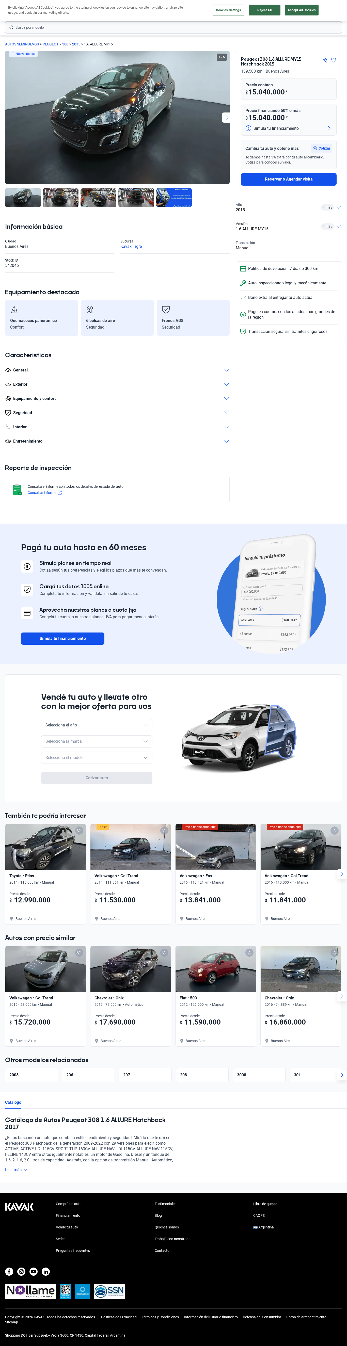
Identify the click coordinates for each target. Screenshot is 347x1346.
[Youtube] (33, 1272)
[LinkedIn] (46, 1272)
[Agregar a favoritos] (333, 60)
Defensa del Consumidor (262, 1317)
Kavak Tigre (131, 246)
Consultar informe (42, 493)
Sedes (60, 1239)
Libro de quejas (265, 1204)
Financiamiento (68, 1215)
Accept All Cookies (302, 10)
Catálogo (13, 1102)
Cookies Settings (228, 10)
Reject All (264, 10)
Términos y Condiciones (160, 1317)
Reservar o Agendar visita (288, 179)
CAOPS (259, 1215)
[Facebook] (9, 1272)
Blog (158, 1215)
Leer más (13, 1169)
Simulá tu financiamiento (63, 638)
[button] (321, 148)
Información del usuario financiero (211, 1317)
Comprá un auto (69, 1204)
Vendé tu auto (67, 1227)
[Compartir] (325, 60)
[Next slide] (227, 117)
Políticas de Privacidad (119, 1317)
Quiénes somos (167, 1227)
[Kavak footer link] (19, 1227)
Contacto (162, 1250)
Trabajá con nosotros (171, 1239)
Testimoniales (165, 1204)
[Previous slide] (8, 117)
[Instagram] (21, 1272)
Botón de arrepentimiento (306, 1317)
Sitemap (11, 1322)
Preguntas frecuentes (73, 1250)
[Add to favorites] (79, 830)
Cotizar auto (97, 777)
